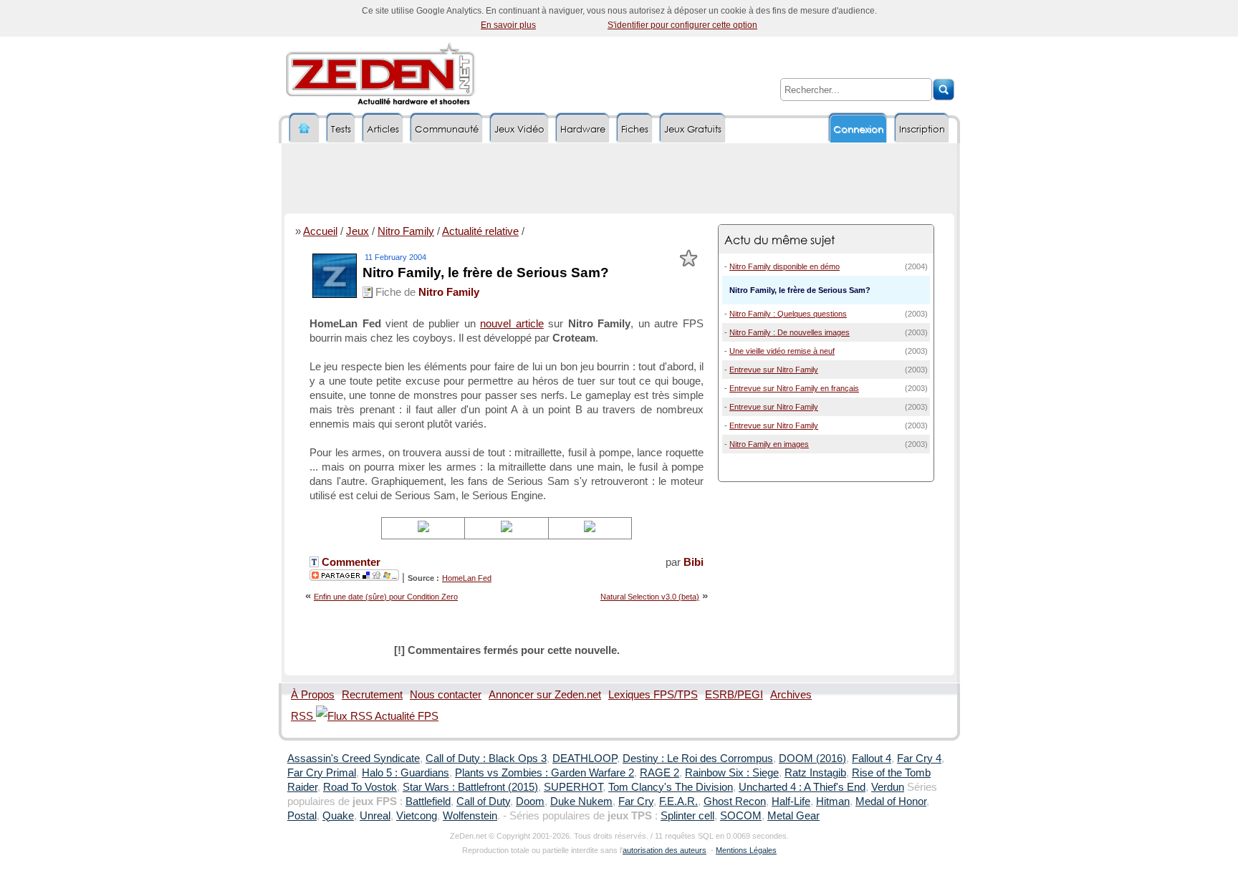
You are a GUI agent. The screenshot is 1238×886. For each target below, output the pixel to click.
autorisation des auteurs (664, 850)
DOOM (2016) (812, 758)
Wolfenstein (470, 816)
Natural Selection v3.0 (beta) (649, 596)
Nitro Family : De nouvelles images (789, 332)
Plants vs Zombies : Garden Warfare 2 (544, 773)
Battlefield (428, 801)
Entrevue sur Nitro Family (773, 369)
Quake (338, 816)
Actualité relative (480, 231)
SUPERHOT (573, 787)
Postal (302, 816)
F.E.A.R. (678, 801)
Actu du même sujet (779, 239)
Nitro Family (406, 231)
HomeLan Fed (466, 578)
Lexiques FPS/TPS (653, 694)
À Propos (313, 694)
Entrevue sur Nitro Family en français (794, 388)
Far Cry (635, 801)
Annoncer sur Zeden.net (545, 694)
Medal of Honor (890, 801)
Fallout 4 (871, 758)
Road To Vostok (360, 787)
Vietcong (416, 816)
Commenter (349, 562)
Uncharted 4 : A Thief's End (802, 787)
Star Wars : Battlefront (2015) (470, 787)
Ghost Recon (735, 801)
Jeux (357, 231)
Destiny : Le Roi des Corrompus (698, 758)
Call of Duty (483, 801)
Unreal (375, 816)
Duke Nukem (581, 801)
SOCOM (741, 816)
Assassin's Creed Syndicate (353, 758)
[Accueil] (304, 129)
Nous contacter (445, 694)
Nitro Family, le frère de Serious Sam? (486, 272)
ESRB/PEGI (734, 694)
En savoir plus (508, 25)
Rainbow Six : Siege (732, 773)
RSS (303, 716)
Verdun (887, 787)
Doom (530, 801)
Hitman (833, 801)
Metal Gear (793, 816)
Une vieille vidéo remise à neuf (782, 351)
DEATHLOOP (584, 758)
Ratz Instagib (815, 773)
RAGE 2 (659, 773)
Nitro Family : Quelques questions (788, 313)
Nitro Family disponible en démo (784, 266)
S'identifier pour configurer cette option (682, 25)
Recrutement (372, 694)
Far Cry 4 (919, 758)
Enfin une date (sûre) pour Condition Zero (386, 596)
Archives (791, 694)
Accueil (320, 231)
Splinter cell (687, 816)
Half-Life (791, 801)
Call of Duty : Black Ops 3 (486, 758)
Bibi (693, 562)
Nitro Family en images (769, 444)
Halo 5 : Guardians (405, 773)
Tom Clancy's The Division (670, 787)
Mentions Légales (746, 850)
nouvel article (512, 323)
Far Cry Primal (321, 773)
